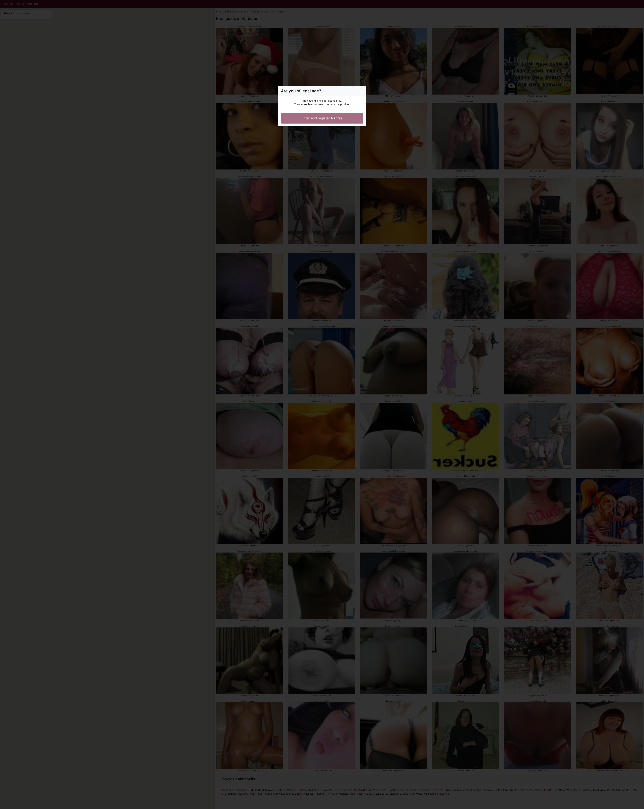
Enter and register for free (322, 118)
